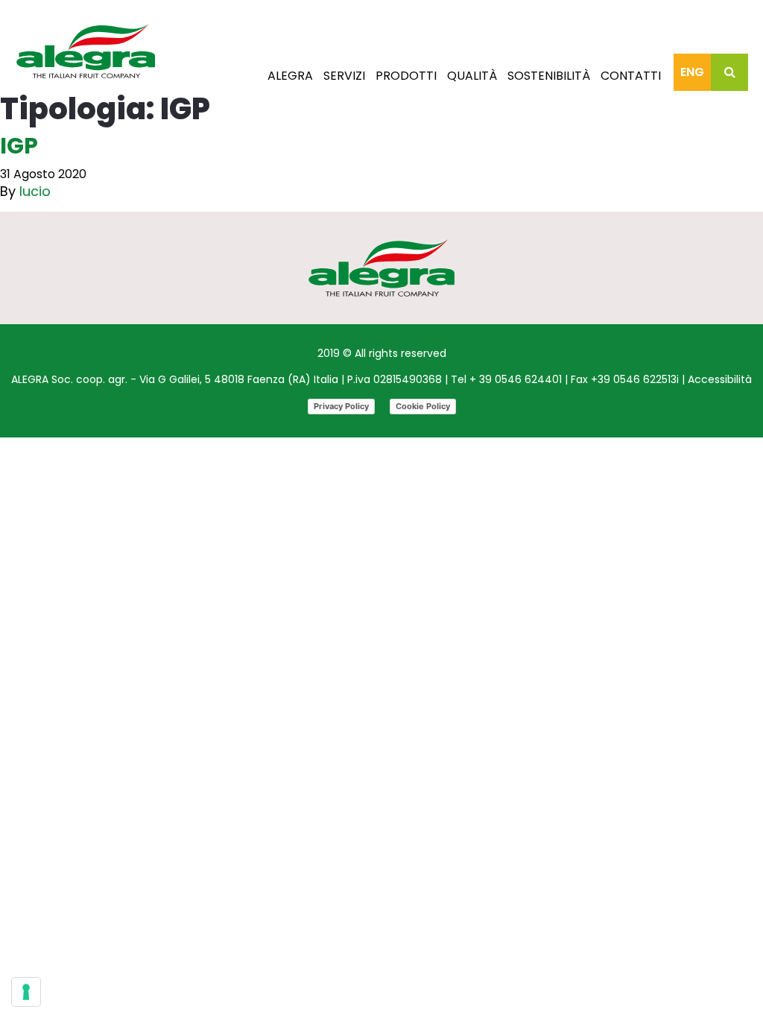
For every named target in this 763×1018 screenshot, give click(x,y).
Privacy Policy (341, 406)
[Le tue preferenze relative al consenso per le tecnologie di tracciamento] (26, 992)
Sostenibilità (548, 75)
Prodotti (406, 75)
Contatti (631, 75)
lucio (35, 191)
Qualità (472, 75)
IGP (19, 146)
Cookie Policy (423, 406)
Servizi (344, 75)
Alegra (290, 75)
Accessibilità (720, 379)
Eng (692, 71)
